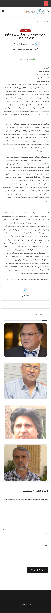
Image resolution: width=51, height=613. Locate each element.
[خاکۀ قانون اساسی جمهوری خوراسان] (25, 422)
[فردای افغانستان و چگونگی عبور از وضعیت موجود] (25, 463)
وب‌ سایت (44, 557)
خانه (45, 22)
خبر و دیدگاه (37, 22)
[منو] (3, 12)
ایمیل (46, 545)
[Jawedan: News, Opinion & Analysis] (35, 11)
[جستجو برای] (48, 12)
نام (47, 533)
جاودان (32, 44)
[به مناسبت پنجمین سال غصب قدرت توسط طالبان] (25, 381)
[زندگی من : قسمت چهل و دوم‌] (25, 340)
